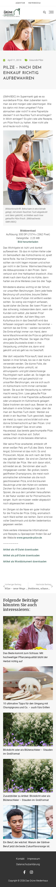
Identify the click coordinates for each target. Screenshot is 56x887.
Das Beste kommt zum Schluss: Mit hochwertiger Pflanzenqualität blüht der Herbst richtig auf (25, 657)
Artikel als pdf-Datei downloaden (21, 555)
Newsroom (34, 3)
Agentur (20, 3)
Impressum (33, 858)
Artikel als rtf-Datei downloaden (20, 549)
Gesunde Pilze (36, 60)
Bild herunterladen (28, 241)
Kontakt (20, 858)
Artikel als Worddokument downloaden (25, 561)
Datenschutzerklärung (28, 864)
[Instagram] (31, 872)
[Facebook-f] (24, 872)
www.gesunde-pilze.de (29, 537)
